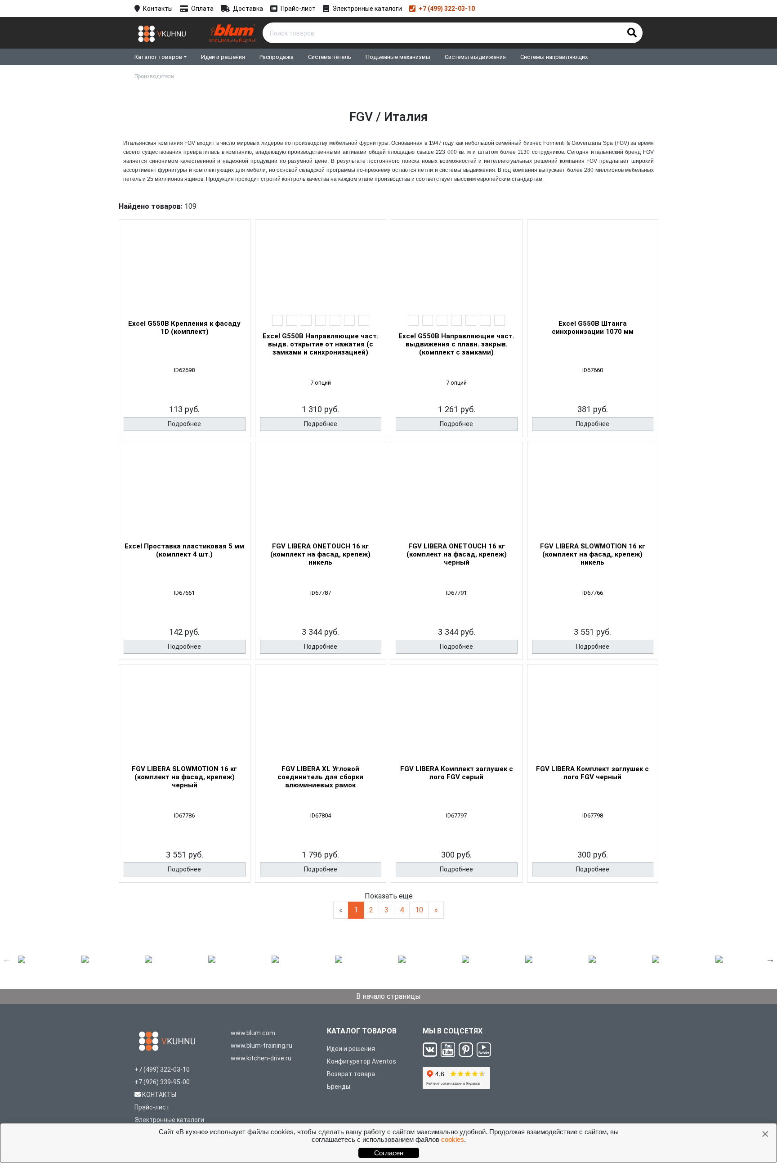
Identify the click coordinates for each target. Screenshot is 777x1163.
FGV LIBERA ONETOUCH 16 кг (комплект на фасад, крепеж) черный (456, 554)
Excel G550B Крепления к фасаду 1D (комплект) (184, 327)
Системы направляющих (554, 57)
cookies (452, 1139)
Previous (6, 959)
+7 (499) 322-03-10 (447, 8)
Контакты (158, 8)
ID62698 (184, 370)
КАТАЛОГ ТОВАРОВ (362, 1031)
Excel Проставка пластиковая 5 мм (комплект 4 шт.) (184, 550)
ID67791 (456, 592)
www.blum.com (253, 1033)
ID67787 (320, 592)
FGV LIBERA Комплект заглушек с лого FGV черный (592, 773)
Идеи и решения (223, 57)
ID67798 (592, 815)
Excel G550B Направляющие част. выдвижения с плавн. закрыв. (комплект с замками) (456, 344)
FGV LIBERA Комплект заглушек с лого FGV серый (456, 773)
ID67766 (592, 592)
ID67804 (320, 815)
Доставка (248, 8)
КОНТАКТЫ (159, 1094)
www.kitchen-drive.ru (261, 1058)
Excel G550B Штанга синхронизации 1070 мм (593, 327)
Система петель (329, 57)
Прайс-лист (298, 8)
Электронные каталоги (367, 8)
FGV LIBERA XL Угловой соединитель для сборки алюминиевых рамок (320, 777)
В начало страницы (388, 996)
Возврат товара (351, 1074)
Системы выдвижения (475, 57)
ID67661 (184, 592)
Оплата (202, 8)
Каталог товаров (158, 57)
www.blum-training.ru (261, 1045)
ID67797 (456, 815)
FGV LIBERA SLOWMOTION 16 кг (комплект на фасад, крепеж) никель (592, 554)
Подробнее (184, 423)
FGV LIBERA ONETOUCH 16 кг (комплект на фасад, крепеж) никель (320, 554)
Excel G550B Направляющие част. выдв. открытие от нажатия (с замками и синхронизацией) (321, 344)
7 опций (320, 382)
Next (770, 959)
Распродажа (276, 57)
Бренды (338, 1086)
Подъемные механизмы (398, 57)
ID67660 (592, 370)
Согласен (388, 1153)
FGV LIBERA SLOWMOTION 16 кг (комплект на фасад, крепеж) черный (184, 777)
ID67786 (184, 815)
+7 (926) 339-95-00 (162, 1082)
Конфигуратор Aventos (361, 1061)
